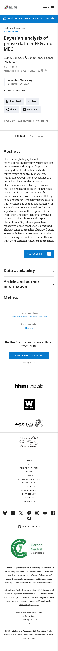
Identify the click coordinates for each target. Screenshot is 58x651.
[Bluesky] (5, 514)
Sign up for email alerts (29, 355)
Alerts (29, 471)
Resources (29, 497)
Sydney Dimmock (14, 58)
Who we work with (29, 468)
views (10, 121)
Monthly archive (29, 490)
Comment (33, 110)
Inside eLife (29, 486)
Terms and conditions (29, 479)
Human (29, 328)
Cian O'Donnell (36, 58)
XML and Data (29, 501)
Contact (29, 475)
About (29, 460)
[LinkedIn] (13, 514)
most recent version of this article (36, 18)
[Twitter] (21, 514)
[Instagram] (37, 514)
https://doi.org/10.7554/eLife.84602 (22, 71)
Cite (34, 101)
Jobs (29, 464)
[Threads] (53, 514)
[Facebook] (29, 520)
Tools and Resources (14, 28)
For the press (29, 494)
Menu (46, 7)
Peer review (36, 136)
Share (13, 109)
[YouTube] (45, 514)
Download (15, 101)
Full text (20, 136)
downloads (26, 121)
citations (42, 121)
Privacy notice (29, 362)
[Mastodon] (29, 514)
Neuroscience (11, 32)
